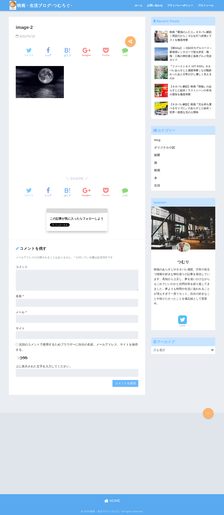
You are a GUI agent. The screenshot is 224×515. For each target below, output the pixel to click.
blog (157, 140)
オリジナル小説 (164, 147)
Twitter (182, 325)
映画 (157, 170)
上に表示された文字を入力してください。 (44, 366)
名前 (20, 296)
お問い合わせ (155, 5)
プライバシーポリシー (180, 5)
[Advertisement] (77, 137)
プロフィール (206, 5)
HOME (114, 501)
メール (21, 312)
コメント (22, 267)
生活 (157, 185)
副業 (157, 155)
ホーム (139, 5)
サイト (20, 328)
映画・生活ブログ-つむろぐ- (44, 5)
